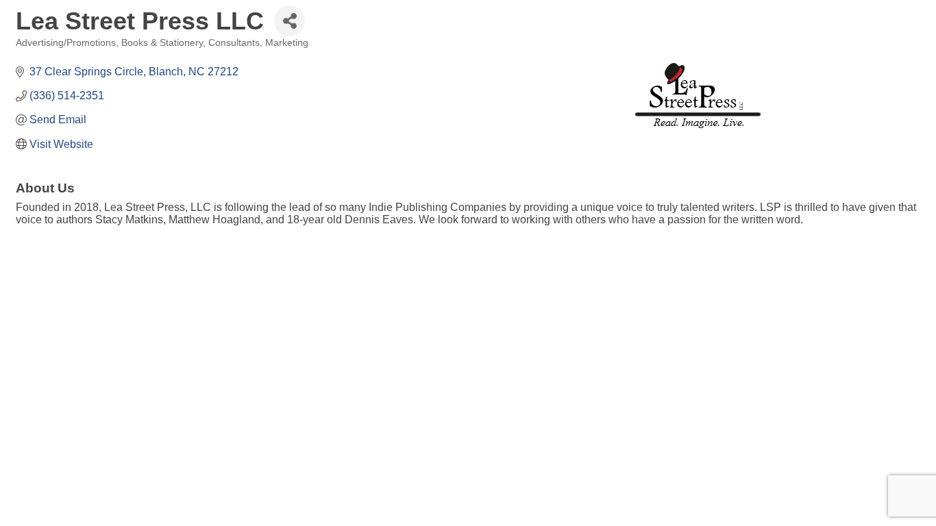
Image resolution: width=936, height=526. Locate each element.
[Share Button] (289, 20)
